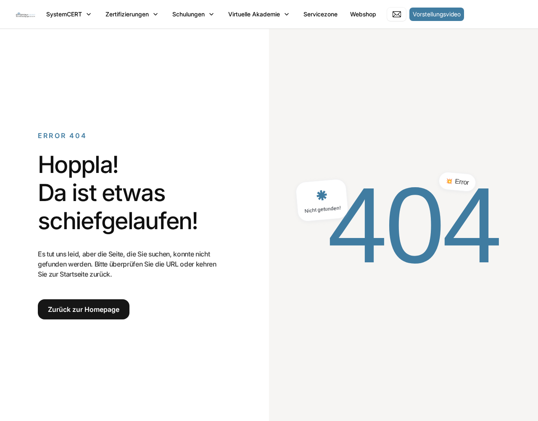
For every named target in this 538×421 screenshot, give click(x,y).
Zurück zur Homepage (83, 309)
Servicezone (320, 14)
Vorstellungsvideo (437, 14)
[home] (25, 14)
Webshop (363, 14)
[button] (69, 14)
